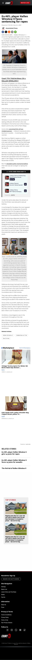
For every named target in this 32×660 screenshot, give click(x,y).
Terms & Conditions (6, 615)
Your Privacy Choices (6, 622)
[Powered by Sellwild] (28, 444)
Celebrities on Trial (21, 335)
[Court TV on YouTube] (20, 630)
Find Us (3, 597)
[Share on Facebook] (3, 32)
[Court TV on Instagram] (12, 630)
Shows (3, 594)
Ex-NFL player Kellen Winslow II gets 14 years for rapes (14, 453)
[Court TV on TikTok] (24, 630)
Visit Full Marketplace (24, 347)
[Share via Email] (12, 32)
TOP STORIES (10, 500)
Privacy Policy (5, 617)
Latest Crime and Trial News (8, 592)
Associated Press (12, 28)
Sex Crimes (6, 338)
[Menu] (3, 3)
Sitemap (3, 586)
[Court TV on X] (16, 630)
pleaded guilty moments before (17, 164)
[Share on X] (6, 32)
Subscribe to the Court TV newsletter (11, 579)
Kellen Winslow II (8, 335)
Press (2, 607)
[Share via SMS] (15, 32)
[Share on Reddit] (9, 32)
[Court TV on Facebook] (7, 630)
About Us (3, 604)
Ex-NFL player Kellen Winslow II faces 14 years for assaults (14, 461)
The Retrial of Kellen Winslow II (14, 468)
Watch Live (25, 2)
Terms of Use (4, 620)
